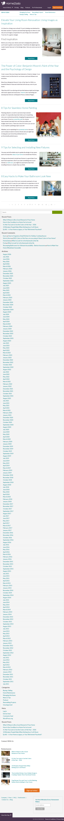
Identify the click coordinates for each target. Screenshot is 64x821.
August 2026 (7, 254)
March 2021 (7, 410)
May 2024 (6, 319)
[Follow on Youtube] (44, 744)
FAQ (14, 797)
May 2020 (6, 434)
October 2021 (7, 393)
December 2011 (8, 674)
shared (23, 92)
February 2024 (7, 326)
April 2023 (6, 350)
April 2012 (6, 665)
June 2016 (6, 547)
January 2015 (7, 588)
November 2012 (8, 648)
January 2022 (7, 386)
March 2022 (7, 381)
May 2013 (6, 633)
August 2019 (7, 456)
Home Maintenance (50, 12)
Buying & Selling (24, 14)
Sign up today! (32, 790)
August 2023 (7, 341)
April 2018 (6, 494)
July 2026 (6, 257)
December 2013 (8, 617)
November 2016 (8, 535)
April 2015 (6, 581)
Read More (31, 58)
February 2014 (7, 612)
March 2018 (7, 497)
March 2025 (7, 295)
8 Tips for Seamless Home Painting (19, 107)
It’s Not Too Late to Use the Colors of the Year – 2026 (19, 225)
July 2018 (6, 487)
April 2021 (6, 408)
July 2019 (6, 458)
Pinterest (6, 804)
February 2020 (7, 441)
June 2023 (6, 345)
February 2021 (7, 413)
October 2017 (7, 509)
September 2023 (8, 338)
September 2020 (8, 425)
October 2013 (7, 621)
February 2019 (7, 470)
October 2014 (7, 593)
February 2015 (7, 585)
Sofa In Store (7, 238)
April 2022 (6, 379)
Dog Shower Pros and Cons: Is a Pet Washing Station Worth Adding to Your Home (24, 781)
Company (4, 797)
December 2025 (8, 273)
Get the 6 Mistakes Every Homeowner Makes (47, 800)
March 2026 (7, 266)
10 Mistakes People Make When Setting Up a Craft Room (20, 227)
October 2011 (7, 679)
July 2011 (6, 684)
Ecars (4, 236)
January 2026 (7, 271)
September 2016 (8, 540)
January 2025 (7, 300)
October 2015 (7, 566)
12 (46, 204)
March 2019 (7, 468)
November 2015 (8, 564)
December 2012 (8, 645)
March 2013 (7, 638)
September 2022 (8, 367)
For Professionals (37, 7)
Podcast (27, 7)
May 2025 (6, 290)
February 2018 (7, 499)
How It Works (7, 7)
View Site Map (5, 815)
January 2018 (7, 501)
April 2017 (6, 523)
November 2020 (8, 420)
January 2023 (7, 357)
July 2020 (6, 429)
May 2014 (6, 605)
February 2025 (7, 297)
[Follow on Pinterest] (6, 744)
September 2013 (8, 624)
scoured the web (17, 119)
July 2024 (6, 314)
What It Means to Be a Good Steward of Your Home (19, 220)
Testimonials (21, 797)
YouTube (11, 804)
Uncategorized (7, 705)
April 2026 (6, 264)
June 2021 (6, 403)
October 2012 (7, 650)
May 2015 (6, 578)
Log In (49, 7)
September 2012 (8, 653)
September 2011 (8, 681)
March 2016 (7, 554)
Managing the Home (25, 12)
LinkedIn (8, 804)
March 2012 (7, 667)
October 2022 (7, 365)
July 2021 (6, 401)
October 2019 (7, 451)
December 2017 (8, 504)
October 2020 (7, 422)
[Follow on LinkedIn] (39, 744)
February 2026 (7, 269)
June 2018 (6, 489)
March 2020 (7, 439)
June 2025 (6, 288)
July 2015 (6, 573)
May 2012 (6, 662)
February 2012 (7, 669)
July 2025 (6, 285)
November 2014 (8, 590)
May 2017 (6, 521)
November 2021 (8, 391)
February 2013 (7, 641)
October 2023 (7, 336)
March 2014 (7, 609)
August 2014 (7, 597)
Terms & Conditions (50, 819)
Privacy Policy (60, 819)
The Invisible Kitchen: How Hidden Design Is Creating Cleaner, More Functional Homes (24, 774)
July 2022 (6, 372)
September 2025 (8, 281)
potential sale (23, 129)
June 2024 (6, 317)
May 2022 (6, 377)
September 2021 (8, 396)
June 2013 (6, 631)
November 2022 (8, 362)
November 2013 (8, 619)
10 (38, 204)
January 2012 (7, 672)
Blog (22, 7)
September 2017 (8, 511)
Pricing (16, 7)
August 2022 (7, 369)
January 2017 (7, 530)
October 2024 (7, 307)
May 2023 (6, 348)
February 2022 (7, 384)
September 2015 (8, 569)
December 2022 (8, 360)
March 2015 (7, 583)
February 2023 (7, 355)
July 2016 (6, 545)
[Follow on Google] (42, 744)
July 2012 (6, 657)
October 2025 (7, 278)
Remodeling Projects (37, 12)
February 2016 (7, 557)
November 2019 (8, 449)
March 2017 (7, 525)
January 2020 (7, 444)
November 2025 (8, 276)
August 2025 (7, 283)
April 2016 (6, 552)
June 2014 (6, 602)
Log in (5, 711)
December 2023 (8, 331)
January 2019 (7, 473)
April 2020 (6, 437)
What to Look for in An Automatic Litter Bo (25, 241)
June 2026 (6, 259)
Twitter (4, 804)
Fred (4, 243)
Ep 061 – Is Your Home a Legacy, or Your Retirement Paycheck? (22, 229)
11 (42, 204)
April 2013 (6, 636)
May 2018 (6, 492)
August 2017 (7, 513)
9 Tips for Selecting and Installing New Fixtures (25, 147)
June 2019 (6, 461)
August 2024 (7, 312)
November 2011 (8, 677)
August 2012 (7, 655)
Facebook (1, 804)
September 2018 (8, 482)
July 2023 (6, 343)
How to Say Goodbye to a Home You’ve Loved (17, 222)
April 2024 (6, 321)
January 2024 (7, 329)
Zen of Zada (5, 12)
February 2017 (7, 528)
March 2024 (7, 324)
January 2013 (7, 643)
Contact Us (5, 799)
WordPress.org (8, 718)
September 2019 (8, 453)
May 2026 (6, 261)
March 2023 (7, 353)
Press (10, 797)
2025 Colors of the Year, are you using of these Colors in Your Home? (34, 238)
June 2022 (6, 374)
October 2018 (7, 480)
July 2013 (6, 629)
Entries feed (7, 714)
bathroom (10, 162)
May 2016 (6, 549)
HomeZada (6, 241)
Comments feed (8, 716)
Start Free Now (57, 7)
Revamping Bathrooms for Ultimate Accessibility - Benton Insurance (24, 245)
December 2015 (8, 561)
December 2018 (8, 475)
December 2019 (8, 446)
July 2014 (6, 600)
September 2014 (8, 595)
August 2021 (7, 398)
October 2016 (7, 537)
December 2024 (8, 302)
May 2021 (6, 405)
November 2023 (8, 333)
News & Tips (33, 14)
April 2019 (6, 465)
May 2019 (6, 463)
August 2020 (7, 427)
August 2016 (7, 542)
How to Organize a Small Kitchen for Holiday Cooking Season (27, 236)
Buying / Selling (7, 690)
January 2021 (7, 415)
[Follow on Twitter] (4, 744)
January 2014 (7, 614)
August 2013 (7, 626)
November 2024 (8, 305)
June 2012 (6, 660)
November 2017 (8, 506)
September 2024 (8, 309)
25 (51, 204)
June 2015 (6, 576)
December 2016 (8, 533)
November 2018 (8, 477)
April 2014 (6, 607)
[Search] (57, 212)
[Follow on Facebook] (1, 744)
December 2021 (8, 389)
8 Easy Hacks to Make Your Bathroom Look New (26, 176)
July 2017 (6, 516)
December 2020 (8, 417)
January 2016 (7, 559)
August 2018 (7, 485)
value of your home (17, 154)
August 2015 (7, 571)
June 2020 (6, 432)
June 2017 (6, 518)
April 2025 (6, 293)
